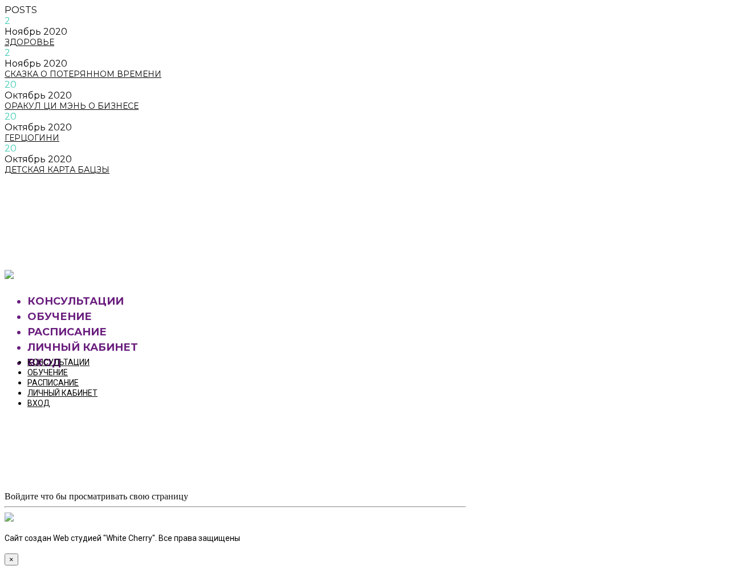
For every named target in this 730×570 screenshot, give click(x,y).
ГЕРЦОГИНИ (32, 138)
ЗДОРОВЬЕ (29, 42)
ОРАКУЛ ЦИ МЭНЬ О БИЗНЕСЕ (72, 106)
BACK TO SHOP (59, 245)
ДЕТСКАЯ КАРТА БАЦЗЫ (57, 170)
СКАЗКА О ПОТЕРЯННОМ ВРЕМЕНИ (83, 74)
